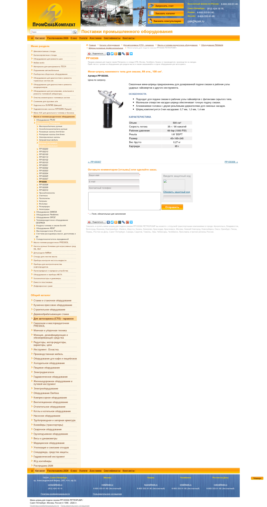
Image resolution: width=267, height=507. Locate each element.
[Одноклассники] (116, 52)
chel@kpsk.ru (185, 484)
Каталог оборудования (110, 45)
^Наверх (257, 478)
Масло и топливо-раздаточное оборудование (177, 45)
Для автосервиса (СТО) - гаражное (138, 45)
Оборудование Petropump (212, 45)
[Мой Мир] (120, 52)
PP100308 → (231, 161)
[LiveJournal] (124, 52)
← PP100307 (94, 161)
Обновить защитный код (176, 192)
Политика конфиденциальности (55, 493)
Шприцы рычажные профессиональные (106, 48)
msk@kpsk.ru (107, 484)
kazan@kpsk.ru (150, 484)
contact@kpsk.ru (55, 484)
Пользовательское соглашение (107, 493)
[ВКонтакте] (108, 52)
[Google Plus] (127, 52)
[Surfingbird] (131, 52)
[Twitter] (112, 52)
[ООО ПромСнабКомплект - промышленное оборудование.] (54, 15)
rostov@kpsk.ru (220, 484)
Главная (92, 45)
